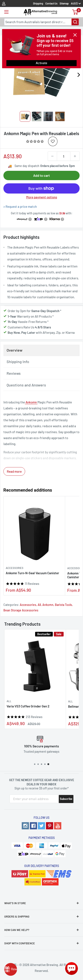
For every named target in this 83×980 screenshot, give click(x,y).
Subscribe (66, 799)
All (39, 605)
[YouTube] (57, 825)
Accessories (14, 568)
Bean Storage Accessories (20, 610)
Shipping (38, 3)
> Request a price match (20, 206)
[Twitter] (41, 825)
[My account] (4, 3)
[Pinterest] (49, 825)
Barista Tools (63, 605)
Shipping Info (18, 361)
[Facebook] (33, 825)
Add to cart (41, 175)
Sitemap (64, 3)
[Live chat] (71, 968)
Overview (14, 350)
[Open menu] (6, 12)
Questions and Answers (26, 385)
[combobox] (41, 21)
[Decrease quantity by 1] (52, 156)
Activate (41, 63)
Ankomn (31, 402)
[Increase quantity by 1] (74, 156)
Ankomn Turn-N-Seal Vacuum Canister (32, 573)
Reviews (14, 373)
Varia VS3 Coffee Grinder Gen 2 (28, 706)
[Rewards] (10, 969)
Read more (14, 471)
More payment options (41, 197)
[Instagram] (25, 825)
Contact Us (51, 3)
